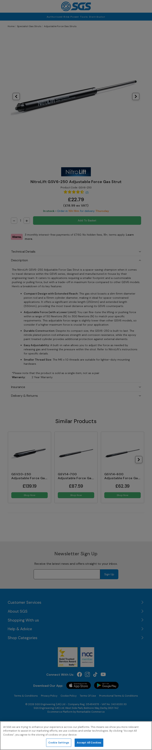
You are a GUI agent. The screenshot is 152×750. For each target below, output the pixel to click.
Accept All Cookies (89, 742)
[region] (76, 735)
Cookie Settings (58, 742)
